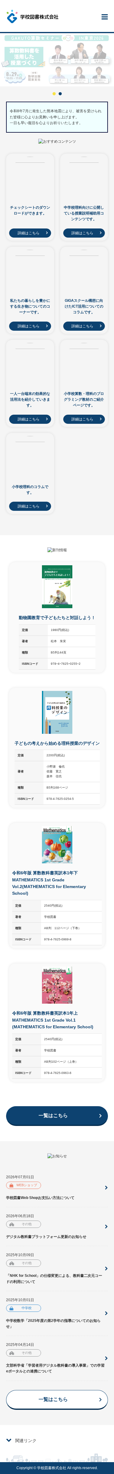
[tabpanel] (57, 59)
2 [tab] (60, 94)
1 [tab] (54, 94)
